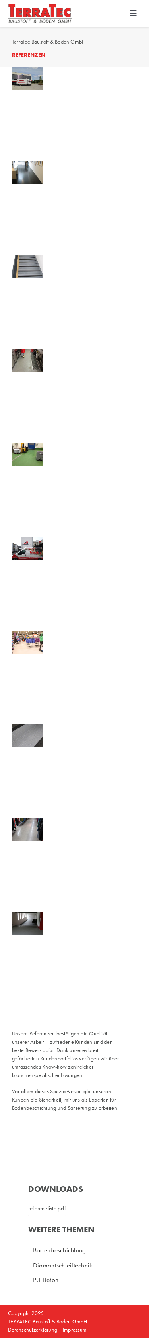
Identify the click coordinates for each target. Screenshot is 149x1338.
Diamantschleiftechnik (62, 1265)
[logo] (40, 7)
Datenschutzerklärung (32, 1329)
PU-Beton (45, 1279)
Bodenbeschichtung (59, 1250)
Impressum (74, 1329)
